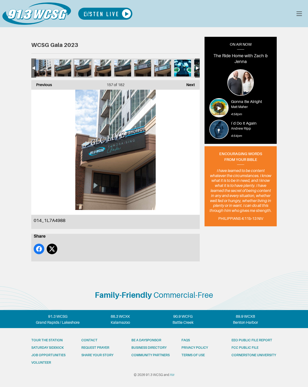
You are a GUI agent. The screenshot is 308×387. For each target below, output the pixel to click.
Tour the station (47, 340)
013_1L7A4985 (102, 68)
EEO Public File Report (251, 340)
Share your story (97, 355)
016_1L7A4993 (42, 68)
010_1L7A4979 (162, 68)
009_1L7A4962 (182, 68)
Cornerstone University (253, 355)
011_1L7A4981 (142, 68)
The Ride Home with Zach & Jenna (240, 58)
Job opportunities (48, 355)
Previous (41, 85)
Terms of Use (193, 355)
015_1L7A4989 (62, 68)
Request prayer (95, 347)
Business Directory (149, 347)
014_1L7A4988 (82, 68)
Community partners (150, 355)
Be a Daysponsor (146, 340)
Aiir (172, 375)
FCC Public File (244, 347)
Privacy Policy (194, 347)
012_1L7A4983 (122, 68)
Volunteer (41, 362)
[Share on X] (52, 249)
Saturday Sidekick (47, 347)
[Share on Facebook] (39, 249)
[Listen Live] (105, 14)
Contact (89, 340)
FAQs (185, 340)
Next (188, 85)
